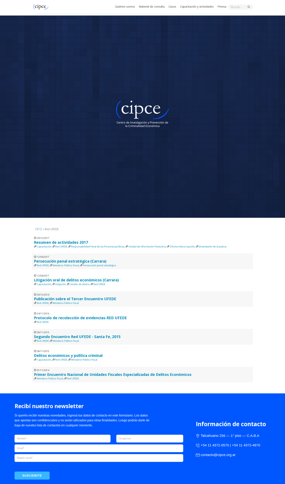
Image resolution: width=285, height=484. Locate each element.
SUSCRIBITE (32, 475)
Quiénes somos (125, 6)
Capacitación (44, 246)
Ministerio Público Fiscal (66, 265)
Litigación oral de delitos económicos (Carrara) (76, 280)
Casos (172, 6)
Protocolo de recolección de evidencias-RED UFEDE (80, 317)
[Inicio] (42, 6)
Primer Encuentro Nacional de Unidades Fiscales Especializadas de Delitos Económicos (113, 374)
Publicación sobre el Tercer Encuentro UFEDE (75, 298)
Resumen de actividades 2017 (61, 242)
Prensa (222, 6)
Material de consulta (152, 6)
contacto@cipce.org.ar (218, 455)
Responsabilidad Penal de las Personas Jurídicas (97, 246)
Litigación (60, 284)
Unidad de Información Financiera (147, 246)
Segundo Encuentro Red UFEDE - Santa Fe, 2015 (77, 336)
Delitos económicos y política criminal (68, 355)
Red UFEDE (61, 246)
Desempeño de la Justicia (212, 246)
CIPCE (38, 229)
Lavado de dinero (79, 284)
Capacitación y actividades (197, 6)
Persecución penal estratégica (99, 265)
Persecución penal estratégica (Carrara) (70, 261)
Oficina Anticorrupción (182, 246)
